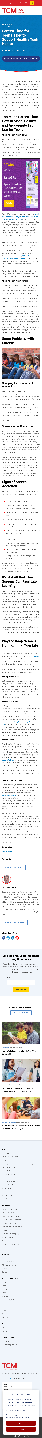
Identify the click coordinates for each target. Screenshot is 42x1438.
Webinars (5, 1241)
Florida (4, 1293)
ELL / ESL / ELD (7, 1171)
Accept (21, 1423)
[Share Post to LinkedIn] (12, 938)
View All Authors (13, 867)
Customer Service (8, 1261)
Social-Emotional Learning (10, 1157)
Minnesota (5, 1296)
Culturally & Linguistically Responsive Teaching (17, 1164)
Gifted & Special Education (10, 1174)
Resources (6, 1205)
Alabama (5, 1282)
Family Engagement (8, 1212)
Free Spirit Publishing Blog (10, 1234)
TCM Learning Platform (9, 1345)
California (5, 1286)
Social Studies (6, 1188)
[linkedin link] (19, 1435)
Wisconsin (5, 1317)
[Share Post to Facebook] (3, 938)
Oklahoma (5, 1307)
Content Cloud (6, 1341)
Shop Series (6, 1199)
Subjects (5, 1150)
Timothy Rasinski (16, 1048)
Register (4, 1331)
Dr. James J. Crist (18, 50)
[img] (33, 58)
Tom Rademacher (23, 1122)
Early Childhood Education (10, 1167)
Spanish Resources (8, 1192)
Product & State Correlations (11, 1219)
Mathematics (6, 1178)
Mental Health (8, 24)
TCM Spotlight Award (9, 1265)
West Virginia (6, 1314)
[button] (5, 59)
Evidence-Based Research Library (13, 1227)
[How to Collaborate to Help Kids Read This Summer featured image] (21, 1033)
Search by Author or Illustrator (12, 1248)
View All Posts (21, 1013)
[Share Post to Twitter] (8, 938)
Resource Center (7, 1237)
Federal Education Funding (11, 1216)
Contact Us (5, 1272)
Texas (4, 1310)
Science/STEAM (7, 1185)
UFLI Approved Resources (10, 1244)
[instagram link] (23, 1435)
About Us (5, 1254)
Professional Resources (10, 1181)
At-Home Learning (8, 1160)
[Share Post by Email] (17, 938)
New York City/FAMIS (9, 1300)
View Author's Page (14, 922)
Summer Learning (8, 1195)
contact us (10, 1378)
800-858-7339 (8, 1386)
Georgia (4, 1289)
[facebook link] (15, 1435)
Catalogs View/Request (9, 1223)
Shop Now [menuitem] (23, 3)
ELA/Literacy (6, 1153)
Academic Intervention (9, 1209)
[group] (21, 59)
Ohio (3, 1303)
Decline (21, 1429)
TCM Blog (5, 1230)
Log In (4, 1327)
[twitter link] (27, 1435)
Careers (4, 1268)
